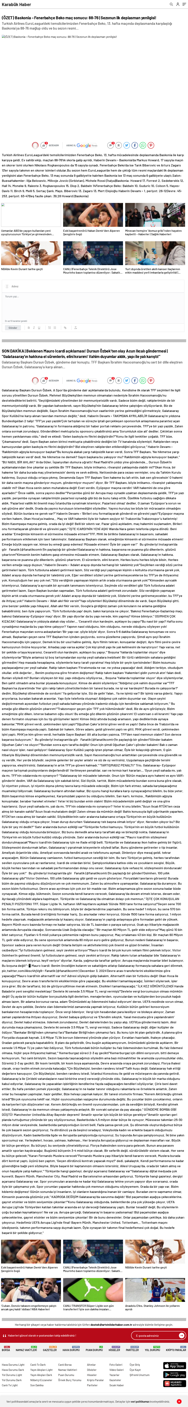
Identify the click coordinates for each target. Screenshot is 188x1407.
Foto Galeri (115, 1364)
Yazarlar (114, 1375)
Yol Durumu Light (12, 1375)
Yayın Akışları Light (41, 1369)
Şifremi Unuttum (139, 1375)
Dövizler (92, 1369)
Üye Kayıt (135, 1369)
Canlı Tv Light (10, 1385)
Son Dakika (37, 1385)
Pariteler (132, 1349)
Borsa (6, 1349)
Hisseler (114, 1349)
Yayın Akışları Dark (41, 1375)
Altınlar (91, 1364)
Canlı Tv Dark (38, 1364)
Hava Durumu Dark (13, 1369)
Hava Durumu (71, 1349)
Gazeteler (50, 1349)
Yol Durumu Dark (12, 1380)
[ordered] (49, 328)
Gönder (13, 327)
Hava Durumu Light (13, 1364)
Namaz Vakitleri (26, 1349)
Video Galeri (116, 1369)
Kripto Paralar (176, 1349)
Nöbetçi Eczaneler (41, 1380)
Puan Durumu (94, 1349)
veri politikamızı (140, 1401)
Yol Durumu (152, 1349)
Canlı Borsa (65, 1364)
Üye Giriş (135, 1364)
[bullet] (54, 328)
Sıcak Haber (116, 1385)
